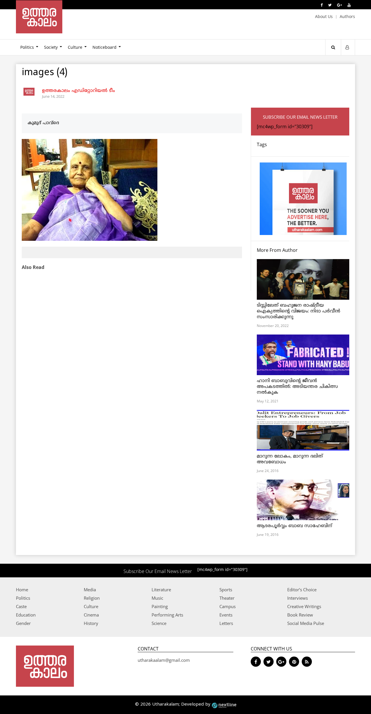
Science (159, 623)
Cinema (91, 615)
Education (26, 615)
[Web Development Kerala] (224, 704)
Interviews (297, 598)
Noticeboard (104, 47)
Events (225, 615)
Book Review (300, 615)
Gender (23, 623)
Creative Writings (304, 606)
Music (157, 598)
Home (22, 589)
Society (51, 47)
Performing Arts (167, 615)
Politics (27, 47)
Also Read (33, 267)
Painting (160, 606)
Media (90, 589)
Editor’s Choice (302, 589)
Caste (21, 606)
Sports (225, 589)
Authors (347, 16)
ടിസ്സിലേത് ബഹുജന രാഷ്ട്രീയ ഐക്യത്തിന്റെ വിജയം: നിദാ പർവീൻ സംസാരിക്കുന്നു (298, 311)
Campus (227, 606)
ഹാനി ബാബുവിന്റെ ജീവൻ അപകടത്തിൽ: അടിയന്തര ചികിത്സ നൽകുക (297, 386)
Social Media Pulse (305, 623)
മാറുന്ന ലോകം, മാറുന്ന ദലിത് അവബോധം (290, 459)
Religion (92, 598)
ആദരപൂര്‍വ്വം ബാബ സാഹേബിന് (294, 526)
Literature (161, 589)
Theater (226, 598)
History (91, 623)
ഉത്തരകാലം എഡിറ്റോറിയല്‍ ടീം (78, 91)
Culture (75, 47)
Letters (226, 623)
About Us (324, 16)
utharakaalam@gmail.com (164, 660)
